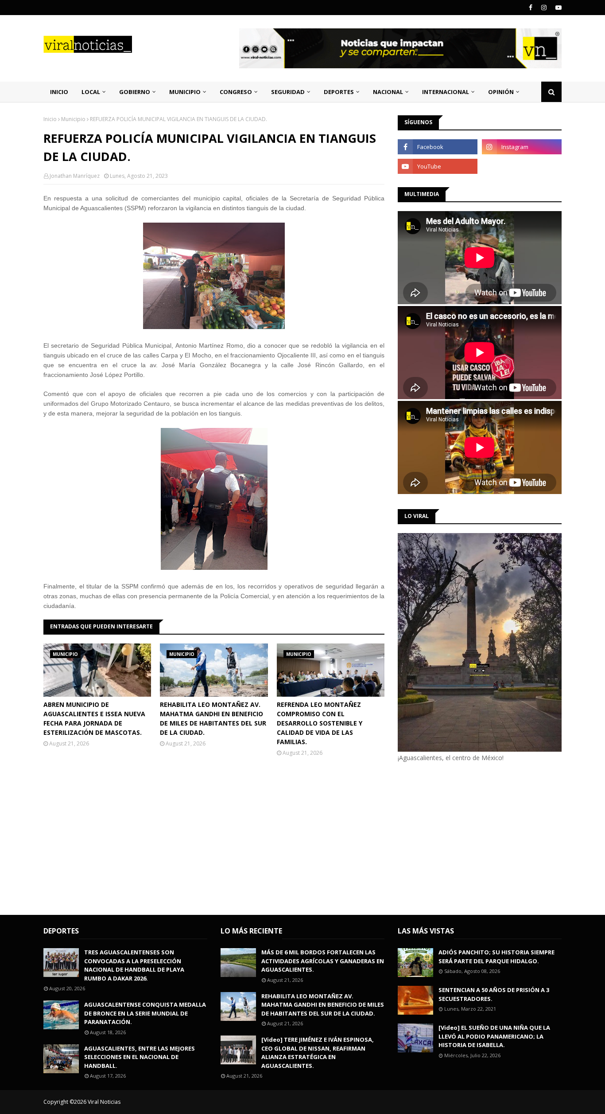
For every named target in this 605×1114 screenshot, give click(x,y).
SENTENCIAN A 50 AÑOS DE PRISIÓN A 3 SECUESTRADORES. (493, 994)
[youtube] (557, 7)
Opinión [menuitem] (501, 92)
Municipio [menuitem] (185, 92)
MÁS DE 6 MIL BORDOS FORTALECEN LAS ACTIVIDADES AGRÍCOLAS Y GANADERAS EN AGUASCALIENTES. (322, 960)
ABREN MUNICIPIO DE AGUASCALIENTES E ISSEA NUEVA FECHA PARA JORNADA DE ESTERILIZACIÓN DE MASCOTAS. (94, 718)
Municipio (73, 119)
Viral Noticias (104, 1102)
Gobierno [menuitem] (134, 92)
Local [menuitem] (90, 92)
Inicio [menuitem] (59, 92)
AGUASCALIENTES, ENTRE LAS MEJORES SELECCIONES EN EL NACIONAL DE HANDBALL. (139, 1057)
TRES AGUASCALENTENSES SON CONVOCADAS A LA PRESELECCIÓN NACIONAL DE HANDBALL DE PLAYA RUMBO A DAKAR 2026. (134, 965)
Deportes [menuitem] (339, 92)
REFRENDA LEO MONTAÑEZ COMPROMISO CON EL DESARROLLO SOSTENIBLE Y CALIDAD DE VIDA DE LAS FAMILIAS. (319, 723)
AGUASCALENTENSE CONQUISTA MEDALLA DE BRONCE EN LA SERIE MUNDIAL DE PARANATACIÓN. (145, 1013)
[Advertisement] (472, 837)
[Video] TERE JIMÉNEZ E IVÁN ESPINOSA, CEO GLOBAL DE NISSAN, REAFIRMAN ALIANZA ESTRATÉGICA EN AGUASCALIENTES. (317, 1053)
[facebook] (531, 7)
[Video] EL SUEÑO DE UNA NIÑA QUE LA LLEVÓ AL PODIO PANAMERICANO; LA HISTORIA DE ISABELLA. (494, 1036)
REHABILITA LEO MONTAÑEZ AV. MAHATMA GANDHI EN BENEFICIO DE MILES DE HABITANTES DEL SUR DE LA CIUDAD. (213, 718)
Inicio (50, 119)
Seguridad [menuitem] (288, 92)
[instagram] (544, 7)
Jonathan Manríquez (75, 176)
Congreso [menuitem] (236, 92)
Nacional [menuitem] (388, 92)
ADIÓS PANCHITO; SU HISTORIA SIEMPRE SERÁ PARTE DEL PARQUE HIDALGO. (496, 956)
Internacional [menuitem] (445, 92)
